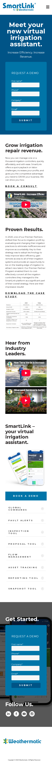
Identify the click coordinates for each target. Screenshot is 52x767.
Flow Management (20, 555)
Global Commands (17, 508)
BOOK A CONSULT (21, 186)
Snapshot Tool (22, 588)
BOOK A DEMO (26, 496)
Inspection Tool (18, 532)
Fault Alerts (20, 520)
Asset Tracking (23, 567)
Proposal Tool (22, 544)
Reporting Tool (23, 578)
